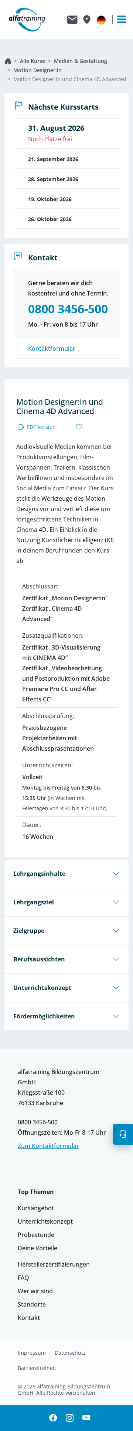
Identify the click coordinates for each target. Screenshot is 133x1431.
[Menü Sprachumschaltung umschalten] (101, 19)
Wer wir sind (35, 1291)
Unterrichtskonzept (42, 988)
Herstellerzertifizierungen (54, 1264)
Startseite (7, 61)
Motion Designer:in (37, 70)
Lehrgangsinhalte (39, 874)
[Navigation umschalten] (118, 19)
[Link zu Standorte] (86, 19)
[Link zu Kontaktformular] (72, 19)
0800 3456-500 (38, 1122)
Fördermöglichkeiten (44, 1016)
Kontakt (29, 1318)
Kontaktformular (51, 348)
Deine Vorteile (37, 1248)
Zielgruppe (28, 931)
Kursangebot (36, 1208)
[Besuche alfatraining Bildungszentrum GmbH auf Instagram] (70, 1418)
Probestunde (36, 1235)
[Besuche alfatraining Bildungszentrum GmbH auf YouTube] (86, 1418)
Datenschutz (70, 1353)
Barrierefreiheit (37, 1368)
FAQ (23, 1278)
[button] (123, 1134)
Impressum (32, 1353)
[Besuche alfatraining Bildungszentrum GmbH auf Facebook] (53, 1418)
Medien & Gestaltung (80, 60)
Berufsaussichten (39, 959)
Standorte (32, 1304)
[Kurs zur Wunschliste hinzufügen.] (79, 427)
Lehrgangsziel (33, 902)
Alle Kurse (32, 60)
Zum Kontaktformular (48, 1146)
